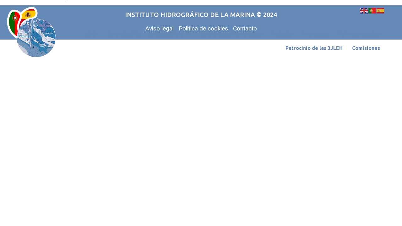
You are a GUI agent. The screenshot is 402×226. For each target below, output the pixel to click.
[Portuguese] (372, 10)
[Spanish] (381, 10)
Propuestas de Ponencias (231, 33)
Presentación (123, 33)
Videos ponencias (358, 33)
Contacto (282, 33)
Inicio (91, 33)
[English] (364, 10)
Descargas (315, 33)
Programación (166, 33)
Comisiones (366, 48)
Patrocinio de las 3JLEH (314, 48)
